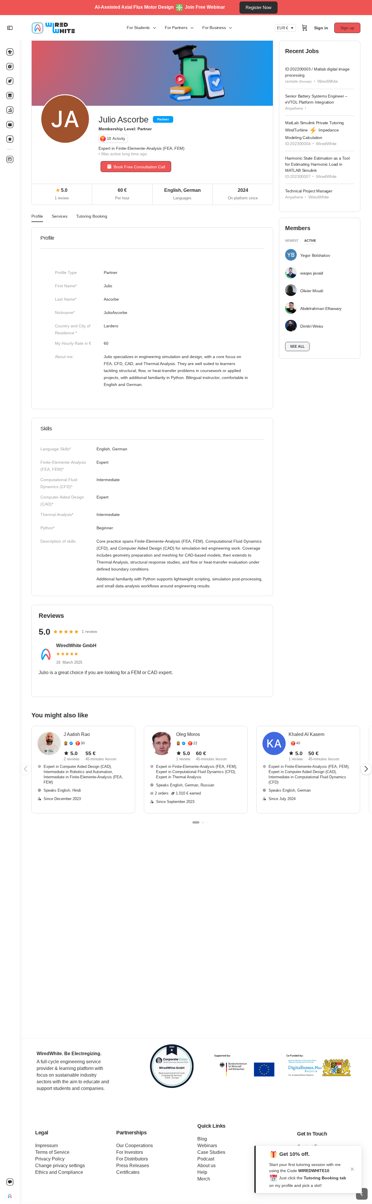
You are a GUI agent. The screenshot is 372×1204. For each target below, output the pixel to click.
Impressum (46, 1145)
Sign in (321, 28)
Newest (291, 240)
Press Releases (132, 1165)
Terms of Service (52, 1152)
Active (310, 240)
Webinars (207, 1145)
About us (206, 1165)
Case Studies (211, 1152)
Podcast (205, 1158)
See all (297, 346)
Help (202, 1172)
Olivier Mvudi (311, 290)
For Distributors (132, 1158)
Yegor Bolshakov (315, 255)
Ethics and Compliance (59, 1172)
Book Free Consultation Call (139, 167)
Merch (203, 1178)
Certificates (128, 1172)
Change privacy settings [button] (60, 1165)
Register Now (258, 7)
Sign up (347, 28)
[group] (83, 769)
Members (297, 228)
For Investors (129, 1152)
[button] (366, 769)
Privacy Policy (50, 1158)
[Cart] (304, 28)
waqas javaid (311, 273)
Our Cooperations (134, 1145)
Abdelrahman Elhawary (320, 308)
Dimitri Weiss (311, 326)
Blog (202, 1138)
